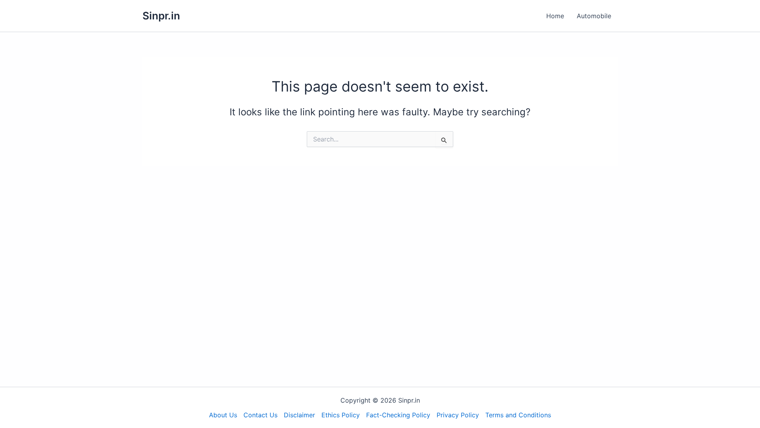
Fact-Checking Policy (398, 415)
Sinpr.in (161, 16)
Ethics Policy (340, 415)
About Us (223, 415)
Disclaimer (299, 415)
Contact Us (260, 415)
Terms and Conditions (518, 415)
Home (555, 16)
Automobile (594, 16)
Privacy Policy (458, 415)
